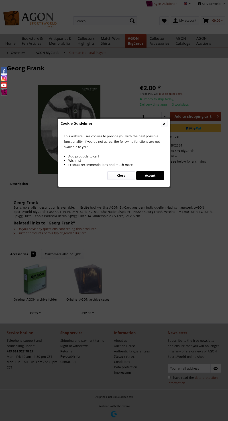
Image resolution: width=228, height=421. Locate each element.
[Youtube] (4, 85)
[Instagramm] (4, 77)
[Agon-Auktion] (4, 92)
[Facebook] (4, 70)
